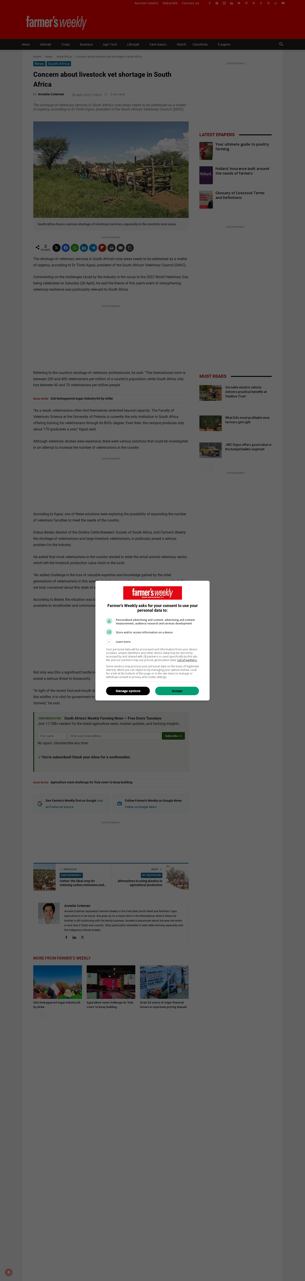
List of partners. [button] (187, 660)
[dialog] (152, 641)
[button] (152, 642)
